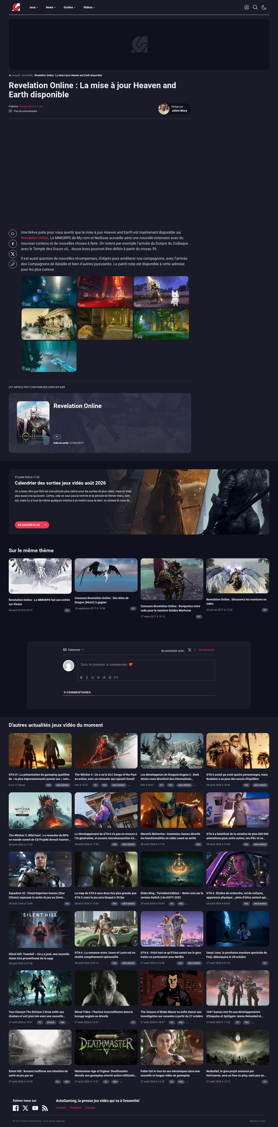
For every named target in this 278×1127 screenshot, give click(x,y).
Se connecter (206, 649)
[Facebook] (16, 1108)
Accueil (16, 75)
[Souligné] (93, 677)
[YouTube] (35, 1108)
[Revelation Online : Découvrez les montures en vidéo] (237, 576)
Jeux (32, 7)
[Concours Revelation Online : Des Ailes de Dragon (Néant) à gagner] (106, 575)
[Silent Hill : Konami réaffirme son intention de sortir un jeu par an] (40, 1047)
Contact (61, 1107)
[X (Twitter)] (25, 1108)
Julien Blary (179, 110)
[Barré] (98, 677)
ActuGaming (16, 7)
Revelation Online (78, 405)
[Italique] (87, 677)
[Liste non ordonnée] (110, 677)
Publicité (75, 1107)
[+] (116, 677)
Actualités (27, 75)
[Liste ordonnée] (104, 677)
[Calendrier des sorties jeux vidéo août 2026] (139, 501)
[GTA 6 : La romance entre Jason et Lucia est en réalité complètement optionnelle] (106, 928)
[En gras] (81, 677)
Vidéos (87, 7)
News (49, 7)
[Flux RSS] (45, 1108)
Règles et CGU (257, 1121)
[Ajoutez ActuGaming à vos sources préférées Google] (13, 234)
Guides (68, 7)
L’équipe (90, 1107)
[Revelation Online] (33, 423)
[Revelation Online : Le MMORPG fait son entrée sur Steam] (40, 576)
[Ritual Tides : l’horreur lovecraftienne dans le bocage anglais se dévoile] (106, 988)
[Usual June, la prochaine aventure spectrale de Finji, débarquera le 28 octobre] (237, 928)
